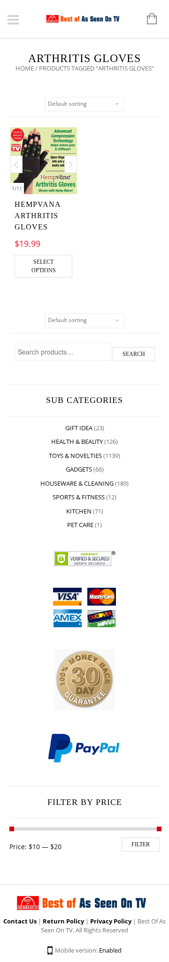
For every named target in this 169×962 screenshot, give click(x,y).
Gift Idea (78, 428)
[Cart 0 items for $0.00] (147, 19)
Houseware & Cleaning (77, 483)
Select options (43, 266)
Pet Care (80, 524)
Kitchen (79, 511)
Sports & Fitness (79, 497)
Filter (140, 844)
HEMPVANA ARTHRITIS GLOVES (38, 215)
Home (24, 68)
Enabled (110, 950)
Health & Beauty (77, 441)
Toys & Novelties (75, 455)
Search (134, 354)
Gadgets (79, 469)
